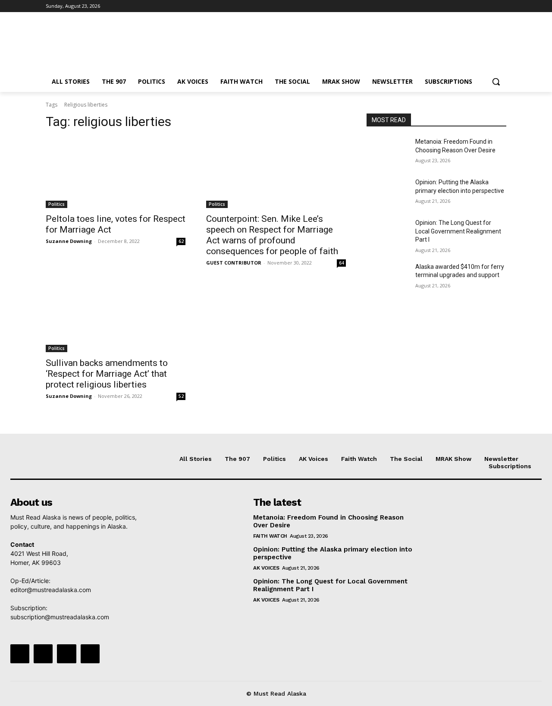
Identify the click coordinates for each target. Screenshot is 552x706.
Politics (56, 204)
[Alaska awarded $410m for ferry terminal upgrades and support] (387, 277)
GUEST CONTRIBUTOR (233, 262)
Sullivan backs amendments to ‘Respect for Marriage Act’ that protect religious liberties (107, 374)
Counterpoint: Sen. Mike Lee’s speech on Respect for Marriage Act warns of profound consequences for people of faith (272, 235)
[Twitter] (478, 6)
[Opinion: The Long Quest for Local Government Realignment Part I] (387, 233)
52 (181, 396)
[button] (496, 81)
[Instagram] (465, 6)
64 (341, 263)
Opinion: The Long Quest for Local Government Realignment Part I (458, 231)
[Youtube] (501, 6)
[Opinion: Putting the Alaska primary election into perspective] (387, 193)
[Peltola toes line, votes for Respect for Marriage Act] (115, 173)
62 (181, 241)
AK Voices (266, 568)
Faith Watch (270, 536)
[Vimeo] (489, 6)
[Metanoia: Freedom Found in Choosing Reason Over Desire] (387, 152)
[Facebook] (453, 6)
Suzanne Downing (69, 241)
